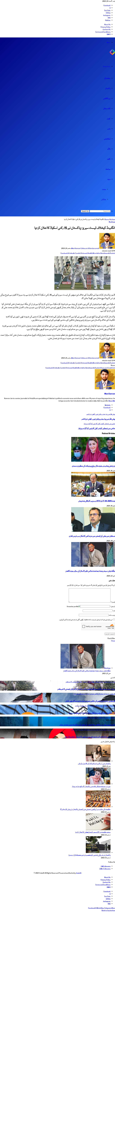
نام (114, 611)
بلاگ (109, 149)
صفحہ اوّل (107, 78)
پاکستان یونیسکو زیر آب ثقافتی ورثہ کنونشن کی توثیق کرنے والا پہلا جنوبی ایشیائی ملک (87, 725)
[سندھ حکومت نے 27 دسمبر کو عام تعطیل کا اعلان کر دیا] (98, 830)
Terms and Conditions (103, 32)
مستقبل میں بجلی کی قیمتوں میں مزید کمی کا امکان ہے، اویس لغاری (92, 536)
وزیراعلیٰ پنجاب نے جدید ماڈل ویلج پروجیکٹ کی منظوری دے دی (93, 466)
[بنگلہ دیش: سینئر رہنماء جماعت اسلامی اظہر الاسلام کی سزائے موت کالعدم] (93, 566)
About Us (107, 24)
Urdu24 (78, 873)
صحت (104, 189)
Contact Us (107, 29)
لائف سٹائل (107, 108)
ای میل (112, 606)
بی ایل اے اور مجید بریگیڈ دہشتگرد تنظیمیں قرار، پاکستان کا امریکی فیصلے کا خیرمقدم (86, 689)
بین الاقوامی (107, 98)
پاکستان (108, 88)
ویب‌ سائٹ (112, 615)
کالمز (109, 159)
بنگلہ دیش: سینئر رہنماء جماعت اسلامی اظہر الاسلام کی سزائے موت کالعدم (90, 571)
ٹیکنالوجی (107, 139)
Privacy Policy (106, 27)
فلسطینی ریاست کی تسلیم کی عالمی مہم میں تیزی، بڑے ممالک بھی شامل (90, 701)
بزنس (109, 128)
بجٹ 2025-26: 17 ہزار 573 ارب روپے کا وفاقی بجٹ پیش (96, 501)
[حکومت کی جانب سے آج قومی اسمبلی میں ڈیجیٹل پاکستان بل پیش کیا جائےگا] (98, 807)
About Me (111, 401)
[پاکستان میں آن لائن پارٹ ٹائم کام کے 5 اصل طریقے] (98, 761)
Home (107, 219)
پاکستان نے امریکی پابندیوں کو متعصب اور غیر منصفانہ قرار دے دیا (90, 855)
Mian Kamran (75, 248)
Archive (112, 219)
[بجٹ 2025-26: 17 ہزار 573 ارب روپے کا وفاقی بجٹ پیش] (93, 496)
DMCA (109, 34)
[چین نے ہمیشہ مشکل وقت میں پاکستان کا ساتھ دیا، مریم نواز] (98, 784)
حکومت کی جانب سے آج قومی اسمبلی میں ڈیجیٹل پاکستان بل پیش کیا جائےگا (85, 809)
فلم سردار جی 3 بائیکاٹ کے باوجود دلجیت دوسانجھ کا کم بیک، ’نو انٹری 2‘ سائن (90, 737)
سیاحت (108, 169)
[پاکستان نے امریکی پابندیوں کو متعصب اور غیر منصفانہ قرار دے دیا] (98, 852)
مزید (109, 179)
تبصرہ (113, 602)
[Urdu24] (112, 54)
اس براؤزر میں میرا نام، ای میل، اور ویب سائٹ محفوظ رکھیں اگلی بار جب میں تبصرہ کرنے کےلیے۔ (86, 620)
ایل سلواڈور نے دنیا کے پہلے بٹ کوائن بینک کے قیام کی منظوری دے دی (92, 713)
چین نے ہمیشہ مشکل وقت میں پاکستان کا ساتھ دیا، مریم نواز (91, 786)
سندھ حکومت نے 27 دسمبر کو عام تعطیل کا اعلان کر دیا (93, 832)
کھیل (109, 118)
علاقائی (103, 199)
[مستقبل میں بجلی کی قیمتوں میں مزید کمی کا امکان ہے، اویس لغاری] (93, 531)
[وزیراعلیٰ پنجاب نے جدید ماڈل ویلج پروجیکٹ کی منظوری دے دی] (93, 461)
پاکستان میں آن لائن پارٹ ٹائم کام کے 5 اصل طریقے (94, 763)
